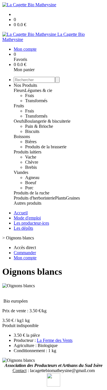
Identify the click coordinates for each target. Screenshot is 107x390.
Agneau (32, 177)
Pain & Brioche (39, 126)
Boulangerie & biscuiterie (47, 121)
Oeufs (19, 121)
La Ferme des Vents (54, 340)
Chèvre (31, 162)
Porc (29, 187)
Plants (60, 198)
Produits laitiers (27, 151)
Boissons (22, 136)
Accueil (21, 212)
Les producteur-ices (31, 223)
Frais (29, 95)
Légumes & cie (38, 90)
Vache (30, 157)
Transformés (36, 100)
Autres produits (27, 203)
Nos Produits (25, 85)
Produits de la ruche (31, 192)
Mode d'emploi (27, 217)
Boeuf (30, 182)
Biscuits (32, 131)
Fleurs (19, 90)
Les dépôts (23, 228)
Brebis (31, 167)
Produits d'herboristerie (34, 198)
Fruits (19, 105)
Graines (73, 198)
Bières (31, 141)
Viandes (21, 172)
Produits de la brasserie (45, 146)
